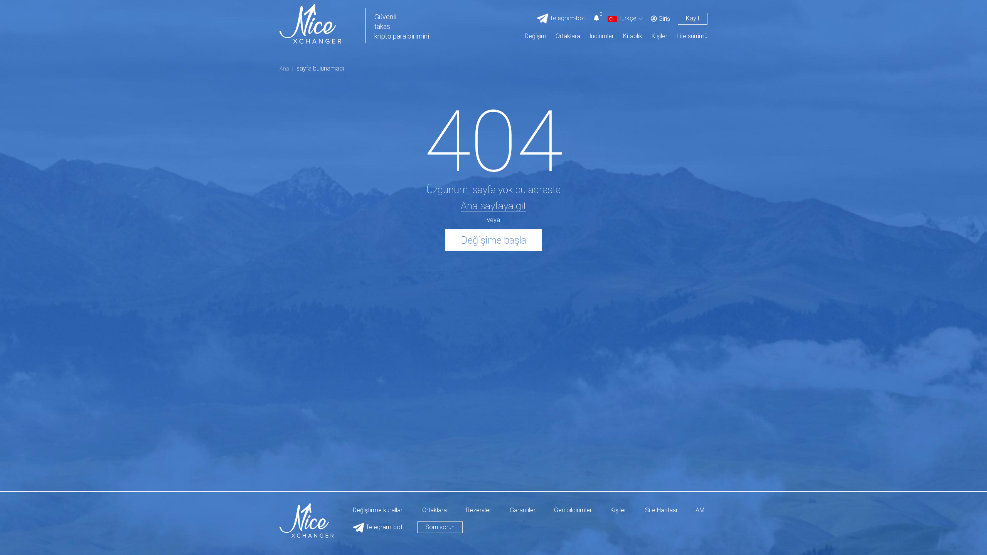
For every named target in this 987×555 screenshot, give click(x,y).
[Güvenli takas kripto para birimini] (310, 23)
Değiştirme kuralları (378, 510)
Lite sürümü (692, 36)
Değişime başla (493, 240)
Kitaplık (632, 36)
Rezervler (478, 510)
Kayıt (692, 18)
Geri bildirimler (573, 510)
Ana (284, 68)
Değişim (535, 36)
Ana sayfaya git (493, 206)
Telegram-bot (383, 527)
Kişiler (659, 36)
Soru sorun (440, 527)
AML (701, 510)
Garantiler (523, 510)
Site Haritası (661, 510)
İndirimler (602, 36)
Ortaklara (568, 36)
